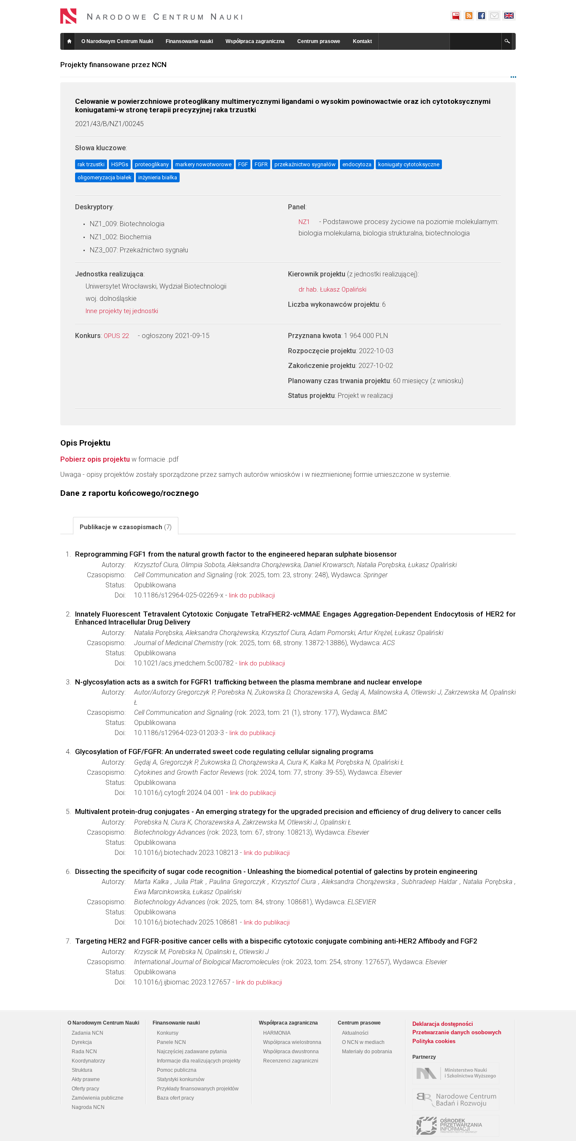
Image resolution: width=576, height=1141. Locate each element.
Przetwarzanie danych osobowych (456, 1032)
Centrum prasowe (318, 41)
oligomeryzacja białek (105, 177)
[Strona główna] (151, 16)
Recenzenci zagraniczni (290, 1060)
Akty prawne (86, 1079)
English (509, 16)
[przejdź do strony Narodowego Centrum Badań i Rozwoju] (457, 1100)
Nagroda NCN (88, 1107)
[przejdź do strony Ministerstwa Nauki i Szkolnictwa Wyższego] (457, 1073)
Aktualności (355, 1033)
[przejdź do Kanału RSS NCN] (468, 16)
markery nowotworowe (203, 164)
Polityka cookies (433, 1041)
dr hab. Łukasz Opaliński (333, 289)
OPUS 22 (117, 336)
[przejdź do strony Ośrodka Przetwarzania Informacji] (457, 1126)
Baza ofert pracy (175, 1097)
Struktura (82, 1070)
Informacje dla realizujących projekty (198, 1060)
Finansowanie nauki (189, 41)
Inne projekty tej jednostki (123, 311)
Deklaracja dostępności (442, 1024)
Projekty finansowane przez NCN (113, 64)
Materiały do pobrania (367, 1051)
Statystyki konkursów (181, 1079)
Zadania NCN (87, 1033)
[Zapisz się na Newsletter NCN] (494, 16)
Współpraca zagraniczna (255, 41)
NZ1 (305, 222)
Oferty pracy (85, 1088)
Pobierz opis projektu (95, 459)
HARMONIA (277, 1033)
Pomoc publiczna (176, 1070)
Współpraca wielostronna (292, 1042)
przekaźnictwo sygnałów (305, 164)
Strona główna (69, 41)
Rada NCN (84, 1051)
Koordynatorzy (88, 1060)
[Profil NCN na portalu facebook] (481, 16)
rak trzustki (91, 164)
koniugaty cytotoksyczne (408, 164)
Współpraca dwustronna (291, 1051)
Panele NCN (171, 1042)
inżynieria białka (157, 177)
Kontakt (362, 41)
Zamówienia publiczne (98, 1097)
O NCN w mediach (363, 1042)
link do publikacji (252, 595)
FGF (243, 164)
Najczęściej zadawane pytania (192, 1051)
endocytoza (356, 164)
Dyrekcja (82, 1042)
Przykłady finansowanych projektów (198, 1088)
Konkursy (167, 1033)
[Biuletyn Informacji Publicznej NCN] (455, 16)
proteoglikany (152, 164)
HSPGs (119, 164)
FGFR (261, 164)
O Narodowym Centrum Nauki (117, 41)
